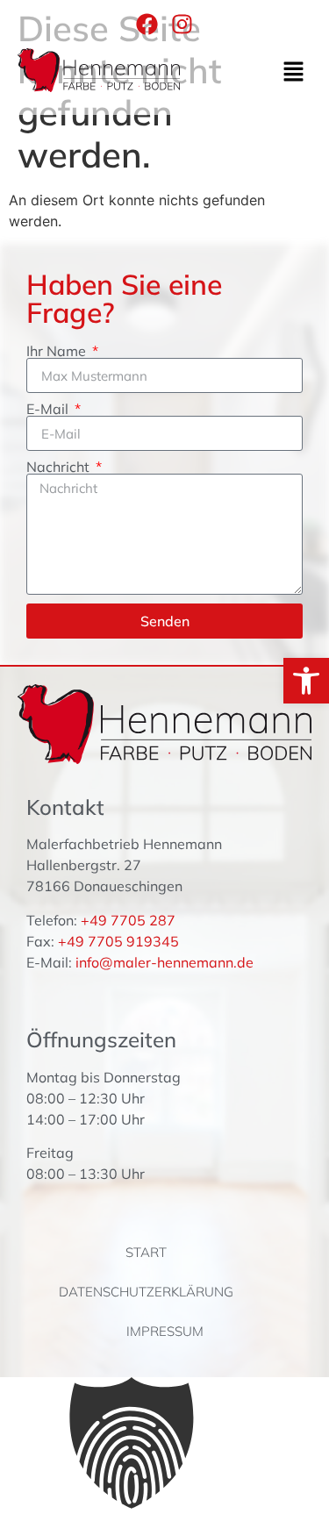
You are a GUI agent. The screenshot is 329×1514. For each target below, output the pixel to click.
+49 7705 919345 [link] (118, 941)
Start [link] (146, 1252)
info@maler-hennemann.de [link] (164, 962)
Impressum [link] (165, 1331)
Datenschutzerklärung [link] (146, 1291)
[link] (306, 680)
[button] (293, 72)
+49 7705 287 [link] (128, 920)
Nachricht (59, 467)
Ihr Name (57, 351)
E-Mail (49, 409)
